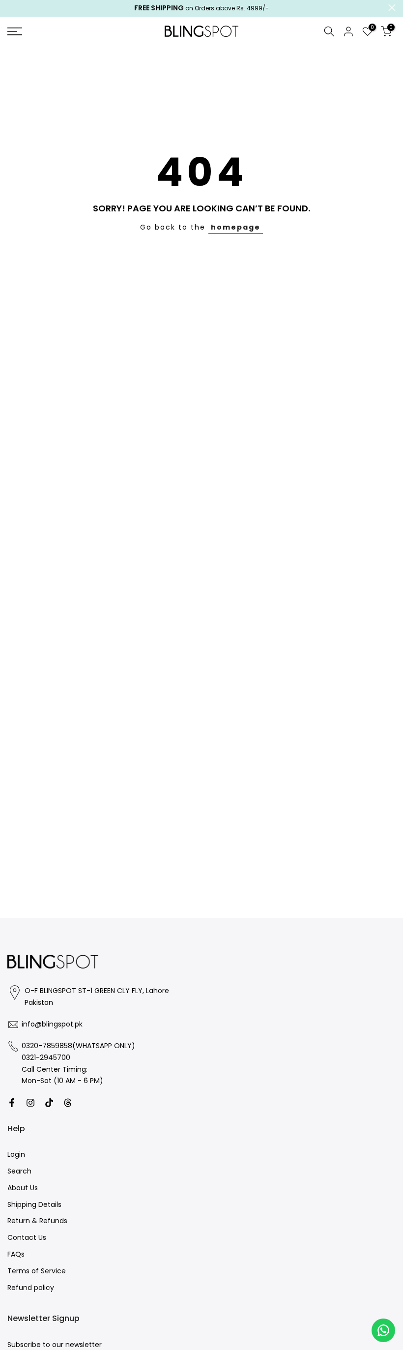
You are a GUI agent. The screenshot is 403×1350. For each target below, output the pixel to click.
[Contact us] (383, 1330)
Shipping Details (34, 1204)
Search (19, 1171)
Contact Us (26, 1237)
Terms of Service (36, 1271)
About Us (22, 1188)
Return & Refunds (37, 1221)
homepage (235, 227)
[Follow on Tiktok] (49, 1103)
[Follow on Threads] (67, 1103)
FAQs (16, 1254)
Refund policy (30, 1287)
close (11, 7)
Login (16, 1154)
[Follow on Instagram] (30, 1103)
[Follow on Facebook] (11, 1103)
